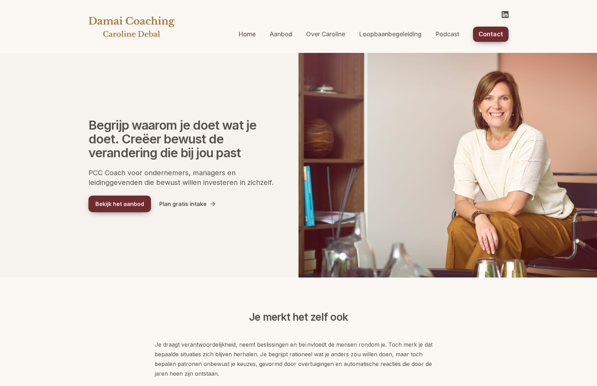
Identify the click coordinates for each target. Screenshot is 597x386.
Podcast (447, 34)
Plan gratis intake (183, 203)
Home (247, 34)
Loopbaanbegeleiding (390, 34)
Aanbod (280, 34)
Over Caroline (325, 34)
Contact (490, 34)
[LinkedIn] (505, 14)
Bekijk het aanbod (119, 203)
